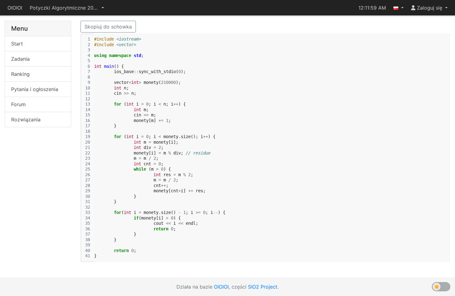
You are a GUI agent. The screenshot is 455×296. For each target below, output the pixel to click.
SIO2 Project (262, 287)
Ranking (20, 74)
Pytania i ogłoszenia (34, 89)
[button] (67, 7)
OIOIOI (14, 8)
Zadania (20, 59)
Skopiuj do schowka (108, 27)
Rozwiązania (26, 119)
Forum (18, 104)
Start (17, 44)
